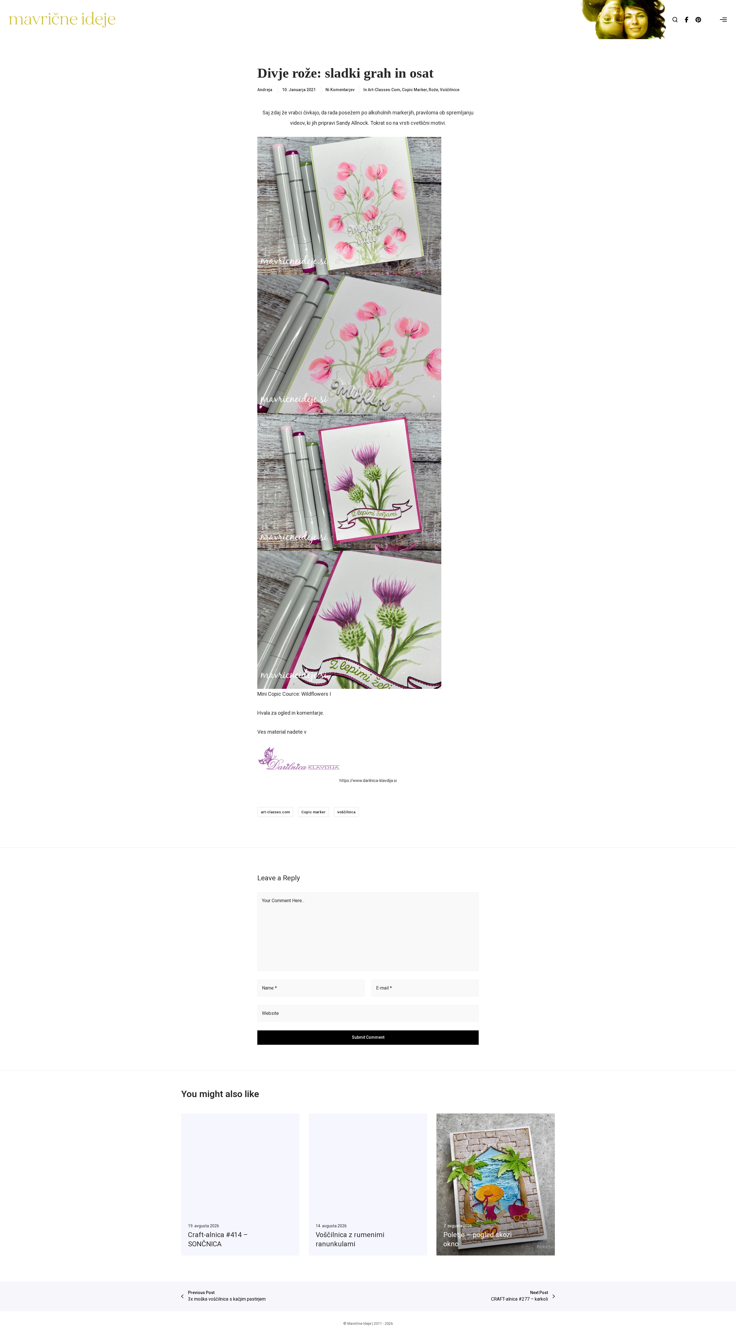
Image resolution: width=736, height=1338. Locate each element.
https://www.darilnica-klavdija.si (368, 780)
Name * (269, 988)
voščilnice (449, 89)
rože (433, 89)
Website (270, 1013)
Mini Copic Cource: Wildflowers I (294, 694)
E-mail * (384, 988)
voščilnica (346, 812)
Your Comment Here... (283, 900)
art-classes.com (384, 89)
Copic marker (414, 89)
